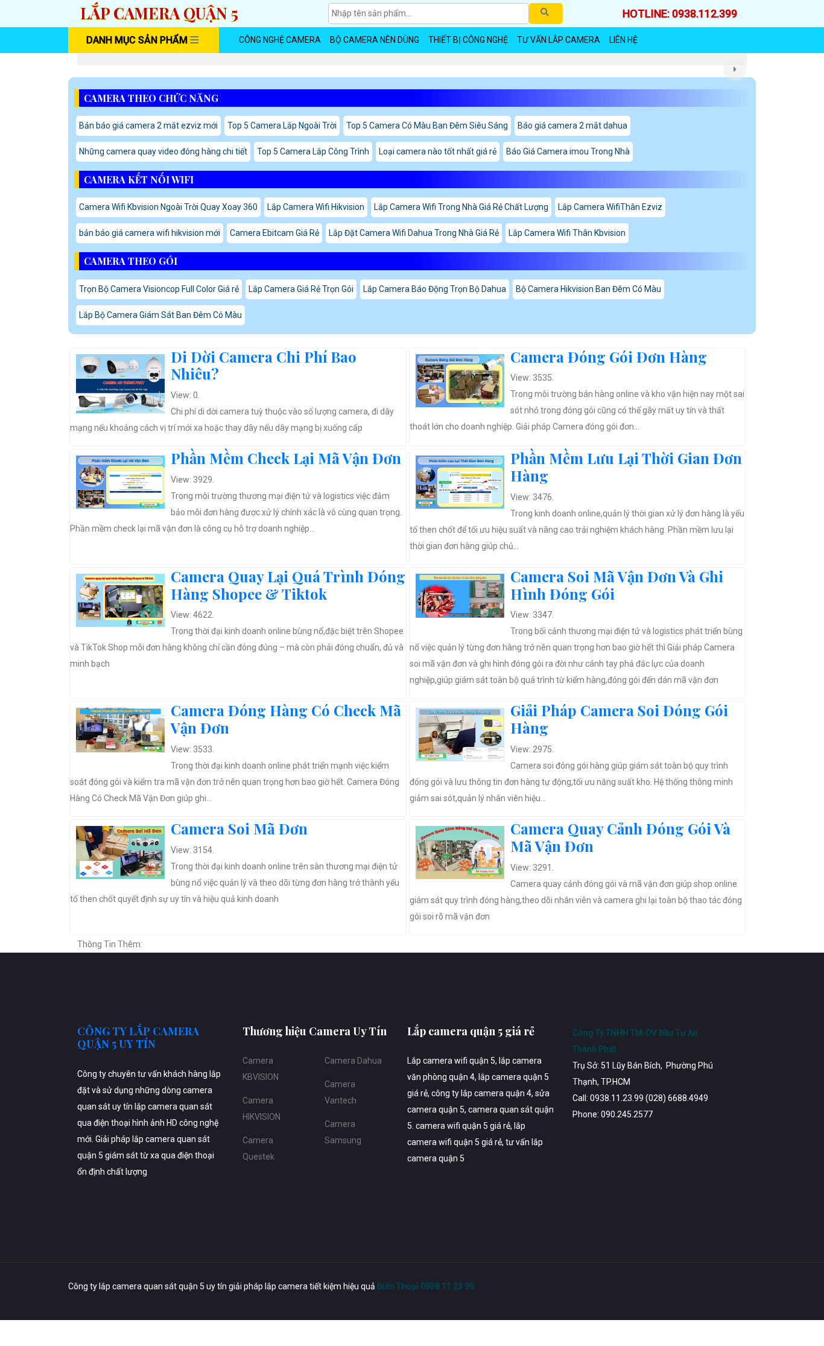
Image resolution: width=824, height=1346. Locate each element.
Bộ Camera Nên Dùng (374, 40)
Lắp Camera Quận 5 (159, 13)
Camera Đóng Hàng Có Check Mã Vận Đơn (286, 718)
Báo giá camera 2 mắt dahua (572, 125)
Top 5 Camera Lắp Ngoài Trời (282, 125)
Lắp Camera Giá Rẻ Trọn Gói (301, 289)
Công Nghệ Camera (280, 40)
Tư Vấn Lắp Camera (558, 40)
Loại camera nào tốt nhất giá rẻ (437, 151)
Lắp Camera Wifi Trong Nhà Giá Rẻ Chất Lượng (461, 207)
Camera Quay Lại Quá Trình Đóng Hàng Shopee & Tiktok (288, 585)
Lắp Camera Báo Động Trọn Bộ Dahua (434, 289)
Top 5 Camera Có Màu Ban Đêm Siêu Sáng (427, 125)
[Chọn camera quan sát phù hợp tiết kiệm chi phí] (735, 69)
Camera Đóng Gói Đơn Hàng (608, 356)
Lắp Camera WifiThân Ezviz (610, 207)
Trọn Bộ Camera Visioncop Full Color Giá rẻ (159, 289)
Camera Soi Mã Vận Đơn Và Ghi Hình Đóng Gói (616, 585)
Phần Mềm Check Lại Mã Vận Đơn (286, 458)
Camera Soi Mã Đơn (239, 828)
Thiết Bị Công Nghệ (468, 40)
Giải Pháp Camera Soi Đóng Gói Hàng (619, 718)
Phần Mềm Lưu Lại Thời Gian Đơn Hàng (626, 466)
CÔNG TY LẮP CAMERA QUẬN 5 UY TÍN (138, 1038)
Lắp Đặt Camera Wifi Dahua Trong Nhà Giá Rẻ (414, 233)
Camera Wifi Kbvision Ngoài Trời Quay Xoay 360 (168, 207)
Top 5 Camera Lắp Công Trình (313, 151)
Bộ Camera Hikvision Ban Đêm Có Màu (588, 289)
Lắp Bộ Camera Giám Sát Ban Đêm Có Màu (160, 315)
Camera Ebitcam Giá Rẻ (274, 233)
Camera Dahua (353, 1060)
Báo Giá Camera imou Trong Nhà (568, 151)
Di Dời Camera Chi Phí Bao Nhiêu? (264, 365)
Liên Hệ (623, 40)
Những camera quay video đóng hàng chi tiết (163, 151)
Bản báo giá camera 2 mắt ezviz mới (148, 125)
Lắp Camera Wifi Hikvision (315, 207)
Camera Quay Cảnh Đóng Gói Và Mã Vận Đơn (620, 837)
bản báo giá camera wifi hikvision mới (149, 233)
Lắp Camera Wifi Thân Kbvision (567, 233)
